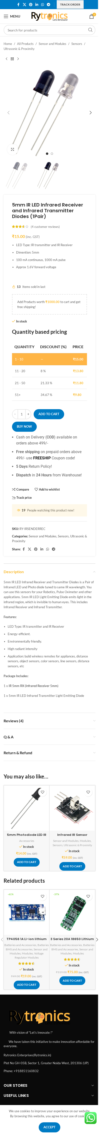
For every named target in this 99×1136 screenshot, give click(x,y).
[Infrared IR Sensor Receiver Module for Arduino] (72, 808)
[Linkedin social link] (37, 4)
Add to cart (48, 414)
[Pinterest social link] (31, 4)
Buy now (24, 426)
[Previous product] (6, 59)
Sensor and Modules (52, 44)
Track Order (70, 4)
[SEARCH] (90, 30)
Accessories (26, 841)
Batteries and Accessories (20, 945)
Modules (85, 841)
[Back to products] (12, 59)
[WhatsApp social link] (42, 4)
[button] (8, 112)
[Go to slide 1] (47, 153)
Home (8, 44)
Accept (49, 1127)
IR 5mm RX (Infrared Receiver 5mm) (33, 686)
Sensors (76, 44)
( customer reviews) (45, 227)
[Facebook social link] (18, 4)
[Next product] (18, 59)
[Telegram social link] (48, 4)
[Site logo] (49, 16)
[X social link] (24, 4)
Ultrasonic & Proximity (19, 49)
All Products (25, 44)
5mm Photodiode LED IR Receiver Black (26, 836)
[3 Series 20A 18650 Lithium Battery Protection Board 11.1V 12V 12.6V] (72, 912)
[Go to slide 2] (52, 153)
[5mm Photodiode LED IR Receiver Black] (26, 808)
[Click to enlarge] (12, 149)
